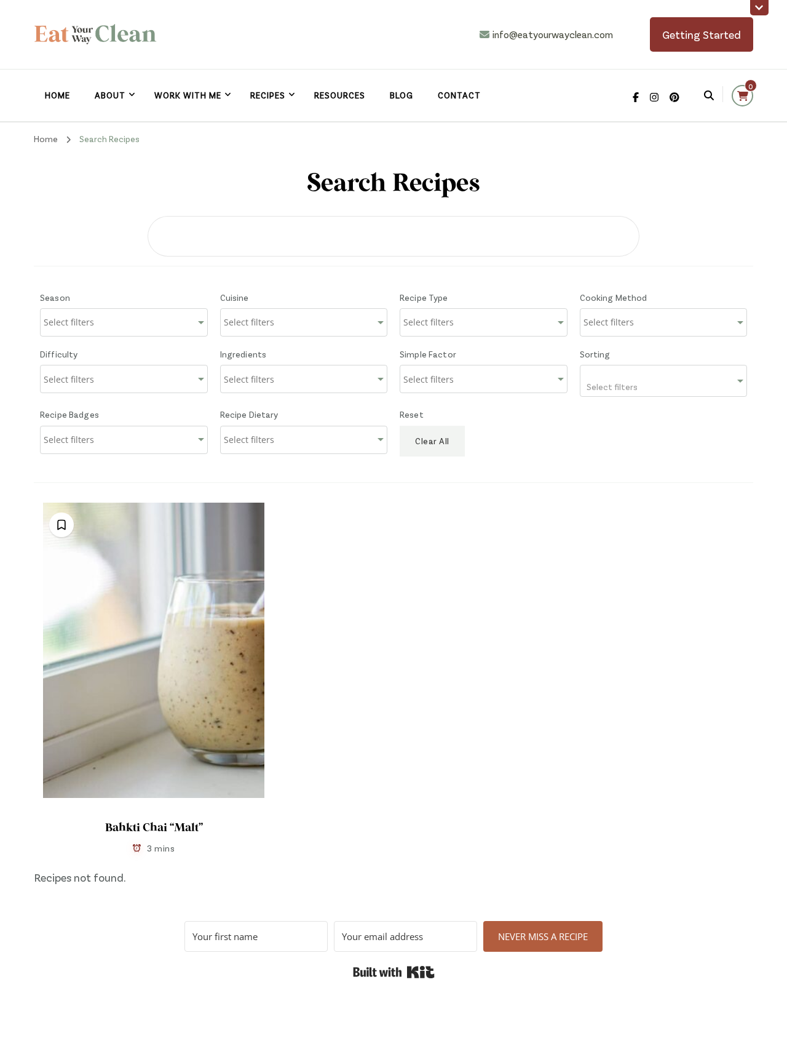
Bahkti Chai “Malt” (154, 828)
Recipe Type (424, 297)
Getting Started (701, 34)
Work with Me (187, 95)
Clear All (432, 441)
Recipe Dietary (249, 414)
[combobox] (124, 322)
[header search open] (709, 95)
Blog (401, 95)
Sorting (595, 354)
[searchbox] (98, 322)
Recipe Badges (69, 414)
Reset (412, 414)
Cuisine (234, 297)
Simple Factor (428, 354)
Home (57, 95)
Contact (459, 95)
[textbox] (663, 380)
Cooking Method (613, 297)
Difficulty (59, 354)
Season (55, 297)
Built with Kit (394, 972)
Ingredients (243, 354)
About (110, 95)
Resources (339, 95)
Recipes (267, 95)
